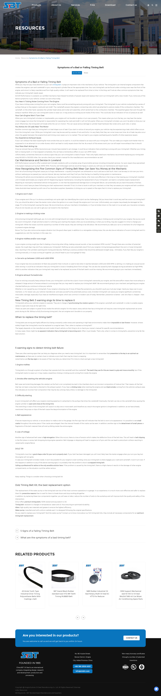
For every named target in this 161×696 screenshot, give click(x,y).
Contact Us (131, 638)
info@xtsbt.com (82, 671)
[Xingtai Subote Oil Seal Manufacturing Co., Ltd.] (12, 5)
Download (110, 5)
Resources (25, 58)
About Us (56, 5)
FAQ (92, 5)
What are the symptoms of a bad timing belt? (45, 537)
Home (17, 58)
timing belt (57, 84)
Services (75, 5)
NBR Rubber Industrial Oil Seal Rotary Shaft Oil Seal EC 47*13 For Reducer (97, 593)
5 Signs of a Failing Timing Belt (37, 530)
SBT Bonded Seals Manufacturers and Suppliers (44, 693)
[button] (78, 617)
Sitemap (77, 687)
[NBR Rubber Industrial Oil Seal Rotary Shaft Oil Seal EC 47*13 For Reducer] (97, 576)
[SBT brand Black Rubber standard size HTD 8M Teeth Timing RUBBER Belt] (64, 576)
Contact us (131, 5)
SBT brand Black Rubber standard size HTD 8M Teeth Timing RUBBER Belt (64, 593)
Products (36, 5)
